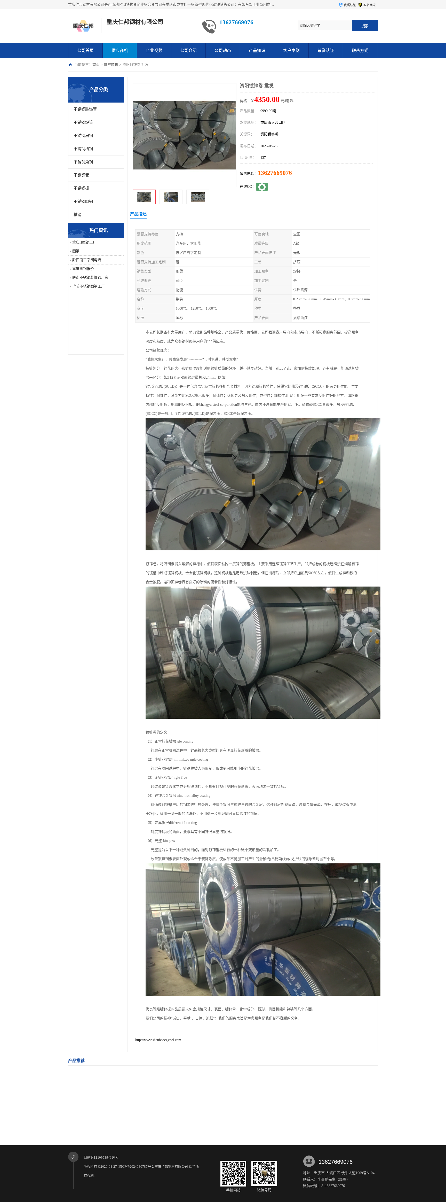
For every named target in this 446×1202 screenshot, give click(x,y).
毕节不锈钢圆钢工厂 (88, 286)
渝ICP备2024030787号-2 (136, 1166)
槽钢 (77, 215)
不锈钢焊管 (83, 122)
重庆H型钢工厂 (84, 242)
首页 (96, 65)
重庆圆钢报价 (83, 269)
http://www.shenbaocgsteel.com (158, 1040)
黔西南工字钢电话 (86, 260)
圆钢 (75, 251)
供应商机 (120, 50)
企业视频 (154, 50)
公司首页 (85, 50)
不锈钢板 (81, 188)
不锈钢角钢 (83, 162)
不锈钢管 (81, 175)
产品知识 (257, 50)
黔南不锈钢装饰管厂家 (90, 277)
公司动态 (222, 50)
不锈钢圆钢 (83, 201)
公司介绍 (188, 50)
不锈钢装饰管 (85, 109)
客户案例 (291, 50)
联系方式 (360, 50)
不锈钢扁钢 (83, 136)
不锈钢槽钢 (83, 149)
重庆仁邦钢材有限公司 (171, 1166)
